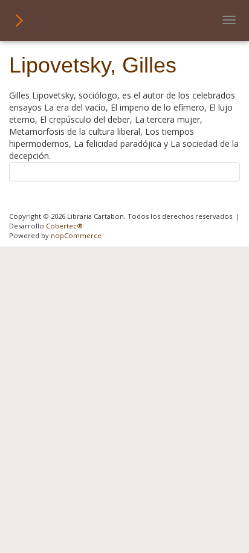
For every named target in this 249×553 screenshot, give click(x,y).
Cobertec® (64, 225)
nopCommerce (76, 235)
